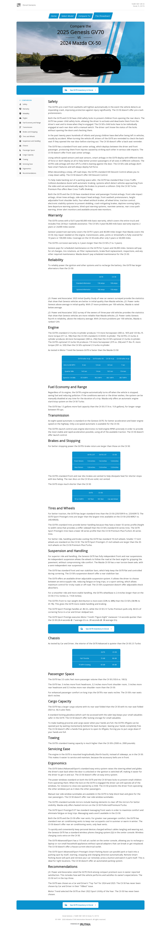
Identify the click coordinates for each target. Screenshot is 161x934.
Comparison (27, 100)
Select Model (67, 16)
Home (54, 16)
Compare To (84, 16)
